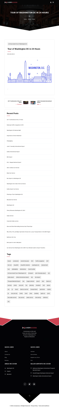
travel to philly (31, 269)
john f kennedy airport (40, 273)
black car (48, 281)
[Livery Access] (11, 2)
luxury (16, 289)
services (10, 285)
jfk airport (30, 273)
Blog (6, 357)
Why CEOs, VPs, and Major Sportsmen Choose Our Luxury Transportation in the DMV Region (28, 231)
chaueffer (16, 265)
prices (15, 285)
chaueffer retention (25, 265)
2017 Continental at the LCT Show (15, 119)
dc (8, 293)
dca (23, 281)
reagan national (30, 281)
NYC (32, 261)
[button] (50, 2)
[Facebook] (24, 384)
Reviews (7, 360)
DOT (47, 261)
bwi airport (37, 277)
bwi (32, 277)
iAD (49, 273)
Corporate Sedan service (12, 221)
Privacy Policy (34, 405)
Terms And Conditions (44, 405)
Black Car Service (11, 173)
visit (44, 285)
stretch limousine (25, 261)
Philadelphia (10, 141)
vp (12, 289)
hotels (21, 293)
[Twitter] (29, 384)
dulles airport (11, 277)
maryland (38, 285)
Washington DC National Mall (14, 130)
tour (9, 269)
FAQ (32, 360)
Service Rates (34, 354)
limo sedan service (12, 297)
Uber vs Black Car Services (13, 167)
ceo (8, 289)
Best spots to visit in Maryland (14, 242)
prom (48, 293)
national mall (44, 265)
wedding (36, 293)
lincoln (9, 261)
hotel (26, 293)
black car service (24, 289)
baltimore (45, 297)
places (48, 285)
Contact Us (7, 354)
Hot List (9, 265)
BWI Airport (9, 157)
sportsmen (42, 289)
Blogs (29, 19)
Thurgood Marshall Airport (14, 281)
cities (31, 293)
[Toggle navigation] (53, 2)
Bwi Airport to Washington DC (14, 178)
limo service (21, 297)
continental (15, 261)
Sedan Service (10, 215)
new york (21, 285)
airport (38, 281)
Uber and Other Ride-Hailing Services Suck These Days (19, 226)
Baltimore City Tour (11, 237)
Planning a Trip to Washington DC (15, 194)
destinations (23, 269)
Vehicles (32, 351)
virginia (49, 289)
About (6, 351)
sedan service (30, 297)
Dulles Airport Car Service (13, 189)
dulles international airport (22, 277)
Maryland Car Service (12, 199)
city (8, 301)
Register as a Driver (35, 357)
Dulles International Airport (13, 151)
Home (25, 19)
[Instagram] (34, 384)
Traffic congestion (40, 261)
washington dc (35, 265)
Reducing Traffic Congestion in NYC (15, 125)
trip (26, 285)
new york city (14, 293)
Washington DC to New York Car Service (16, 183)
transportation (34, 289)
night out (43, 293)
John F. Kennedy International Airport (16, 146)
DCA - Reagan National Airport (14, 162)
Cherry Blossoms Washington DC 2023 (16, 210)
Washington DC (10, 205)
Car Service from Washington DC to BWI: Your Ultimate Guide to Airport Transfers (26, 247)
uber (43, 281)
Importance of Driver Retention (14, 135)
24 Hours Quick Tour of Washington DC (17, 43)
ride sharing (38, 297)
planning (31, 285)
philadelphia (15, 269)
